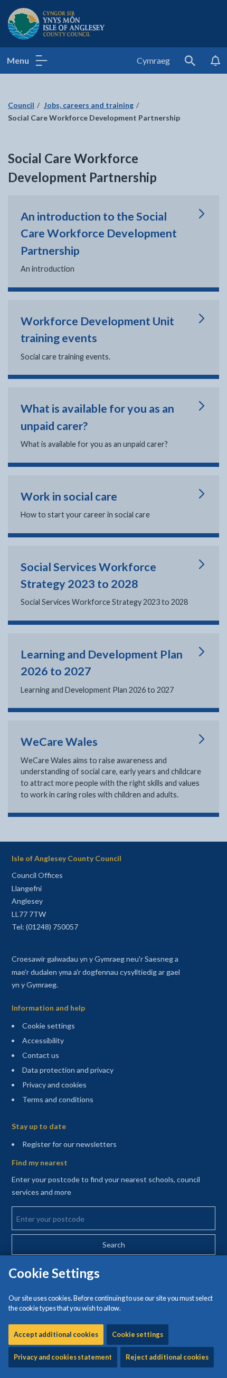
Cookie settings (137, 1334)
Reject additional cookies (167, 1357)
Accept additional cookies (56, 1334)
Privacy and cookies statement (63, 1357)
